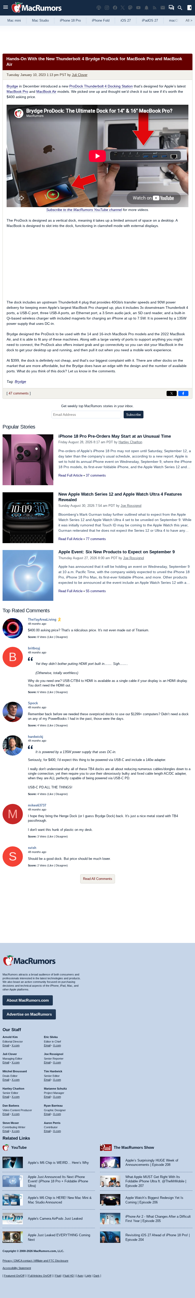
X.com (16, 1045)
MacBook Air (46, 91)
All (189, 20)
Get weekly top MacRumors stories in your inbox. (97, 406)
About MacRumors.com (28, 1000)
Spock (33, 703)
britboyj (34, 648)
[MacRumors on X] (123, 7)
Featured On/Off (14, 1275)
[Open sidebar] (189, 8)
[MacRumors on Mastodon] (130, 7)
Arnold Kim (10, 1037)
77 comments (96, 539)
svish (32, 848)
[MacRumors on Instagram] (106, 7)
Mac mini (14, 20)
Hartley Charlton (130, 442)
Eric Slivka (51, 1037)
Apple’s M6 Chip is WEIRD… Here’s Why (58, 1163)
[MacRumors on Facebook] (115, 7)
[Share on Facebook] (183, 393)
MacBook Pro (17, 91)
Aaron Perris (52, 1122)
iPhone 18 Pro (70, 20)
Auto (80, 1275)
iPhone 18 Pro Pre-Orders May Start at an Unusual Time (114, 436)
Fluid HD (68, 1275)
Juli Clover (79, 75)
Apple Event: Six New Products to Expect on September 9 (116, 551)
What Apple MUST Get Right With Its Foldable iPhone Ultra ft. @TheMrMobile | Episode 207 (155, 1181)
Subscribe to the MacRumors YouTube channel (84, 210)
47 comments (19, 393)
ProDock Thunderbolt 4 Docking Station (101, 86)
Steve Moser (11, 1122)
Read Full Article (70, 475)
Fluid (58, 1275)
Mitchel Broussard (15, 1071)
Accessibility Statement (17, 1268)
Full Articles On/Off (39, 1275)
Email (6, 1045)
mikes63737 (37, 805)
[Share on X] (172, 393)
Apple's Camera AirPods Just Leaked (55, 1218)
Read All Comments (97, 879)
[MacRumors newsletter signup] (162, 7)
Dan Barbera (11, 1105)
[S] (13, 865)
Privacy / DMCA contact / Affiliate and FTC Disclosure (35, 1260)
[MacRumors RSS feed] (154, 7)
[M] (13, 823)
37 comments (96, 475)
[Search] (181, 8)
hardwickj (35, 737)
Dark (96, 1275)
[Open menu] (6, 8)
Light (88, 1275)
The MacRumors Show (134, 1147)
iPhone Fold (100, 20)
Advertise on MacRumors (29, 1014)
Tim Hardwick (53, 1071)
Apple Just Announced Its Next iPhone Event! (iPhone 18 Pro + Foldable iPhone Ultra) (58, 1181)
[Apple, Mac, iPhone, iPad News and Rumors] (36, 13)
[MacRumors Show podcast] (98, 7)
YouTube (19, 1147)
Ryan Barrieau (53, 1105)
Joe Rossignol (131, 506)
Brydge (12, 86)
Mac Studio (40, 20)
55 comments (96, 591)
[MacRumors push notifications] (146, 7)
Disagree (61, 636)
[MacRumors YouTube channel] (138, 7)
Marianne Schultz (55, 1088)
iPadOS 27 (150, 20)
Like (50, 636)
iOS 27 (126, 20)
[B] (13, 666)
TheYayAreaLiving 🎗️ (44, 619)
